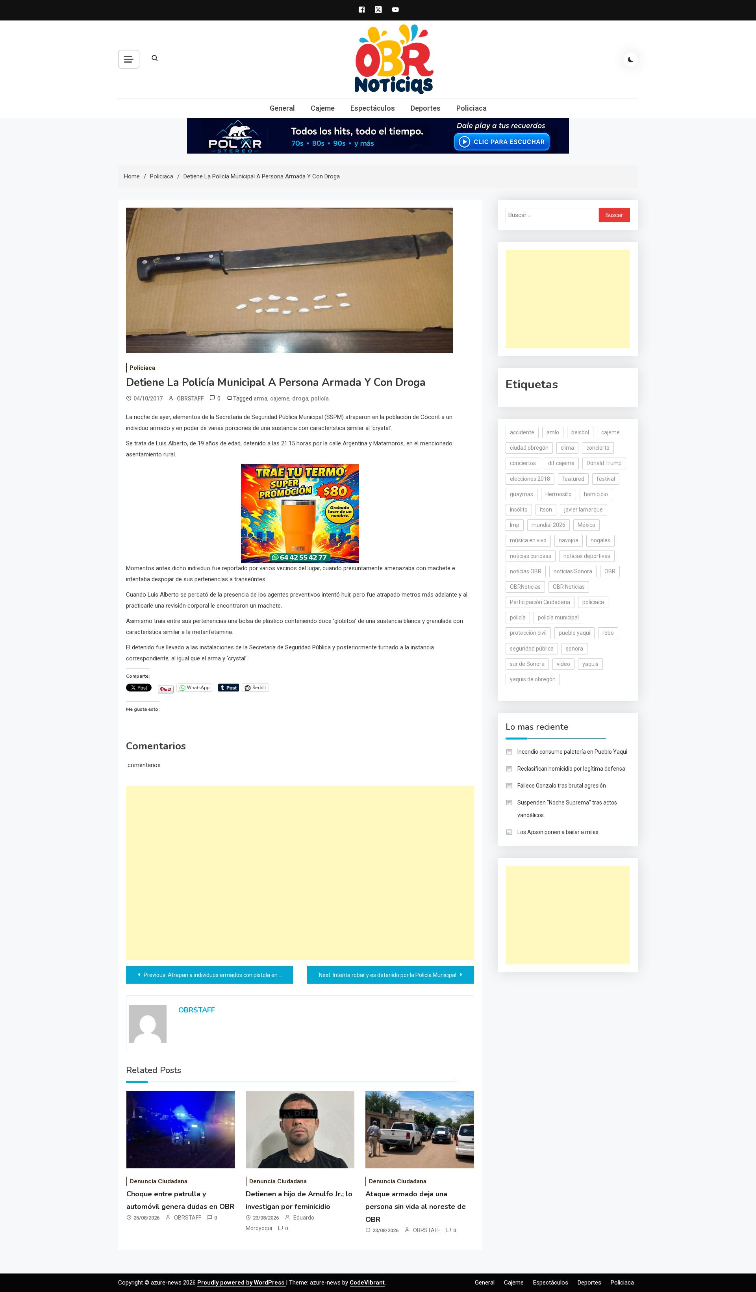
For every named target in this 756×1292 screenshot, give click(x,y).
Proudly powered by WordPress (241, 1282)
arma (260, 398)
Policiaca (471, 108)
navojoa (568, 540)
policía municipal (558, 617)
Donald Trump (604, 463)
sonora (574, 648)
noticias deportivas (586, 556)
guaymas (521, 494)
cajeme (279, 398)
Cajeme (323, 108)
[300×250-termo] (300, 512)
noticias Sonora (573, 571)
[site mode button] (631, 59)
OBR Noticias (569, 587)
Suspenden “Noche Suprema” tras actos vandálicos (567, 808)
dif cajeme (561, 463)
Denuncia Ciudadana (158, 1181)
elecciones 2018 (530, 479)
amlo (553, 432)
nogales (600, 540)
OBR (609, 571)
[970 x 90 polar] (378, 135)
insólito (519, 509)
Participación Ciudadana (540, 602)
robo (608, 633)
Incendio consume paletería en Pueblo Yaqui (572, 752)
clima (567, 448)
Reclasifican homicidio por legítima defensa (571, 769)
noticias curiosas (530, 556)
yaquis (590, 664)
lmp (514, 525)
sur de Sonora (527, 664)
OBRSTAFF (190, 398)
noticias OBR (525, 571)
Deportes (426, 108)
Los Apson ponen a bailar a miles (557, 832)
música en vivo (528, 540)
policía (320, 398)
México (586, 525)
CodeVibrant (367, 1282)
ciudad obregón (529, 448)
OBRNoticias (525, 587)
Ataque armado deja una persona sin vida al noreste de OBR (415, 1206)
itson (546, 509)
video (563, 664)
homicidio (596, 494)
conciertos (523, 463)
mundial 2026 (548, 525)
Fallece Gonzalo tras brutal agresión (561, 785)
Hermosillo (558, 494)
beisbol (580, 432)
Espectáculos (372, 108)
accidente (522, 432)
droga (300, 398)
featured (573, 479)
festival (606, 479)
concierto (598, 448)
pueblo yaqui (574, 633)
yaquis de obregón (533, 679)
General (282, 108)
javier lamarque (583, 509)
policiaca (593, 602)
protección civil (528, 633)
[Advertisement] (300, 873)
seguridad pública (532, 648)
